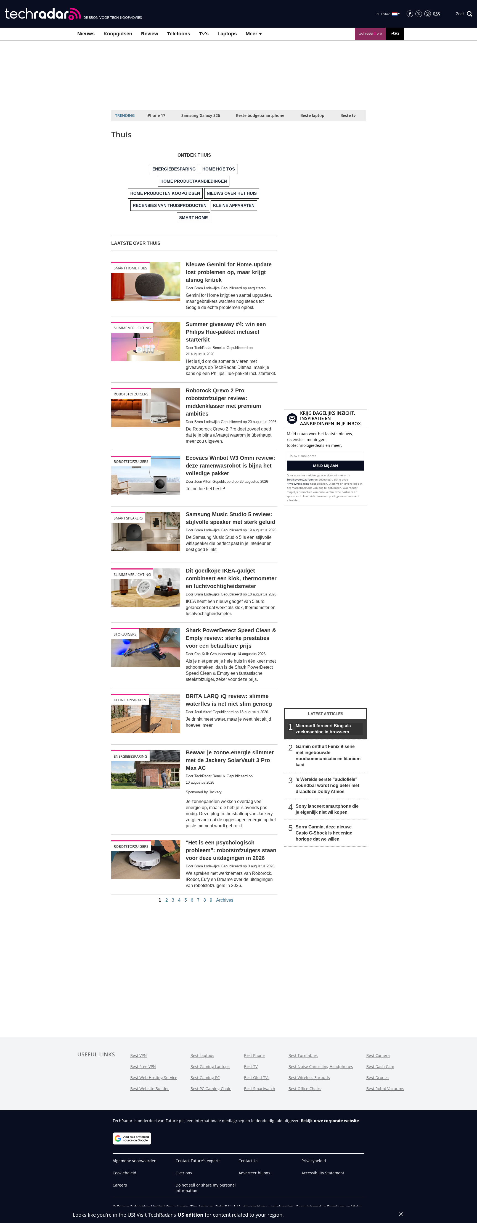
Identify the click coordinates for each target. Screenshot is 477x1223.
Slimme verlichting (132, 327)
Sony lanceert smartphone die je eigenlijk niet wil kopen (327, 809)
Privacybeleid (313, 1160)
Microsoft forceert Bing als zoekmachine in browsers (323, 728)
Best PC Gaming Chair (210, 1088)
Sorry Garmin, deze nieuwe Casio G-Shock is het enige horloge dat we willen (324, 833)
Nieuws (86, 33)
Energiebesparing (130, 756)
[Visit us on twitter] (418, 14)
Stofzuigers (125, 634)
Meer (252, 33)
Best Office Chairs (304, 1088)
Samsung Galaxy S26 (200, 115)
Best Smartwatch (259, 1088)
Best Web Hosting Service (153, 1077)
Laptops (227, 33)
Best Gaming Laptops (210, 1066)
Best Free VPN (143, 1066)
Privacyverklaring (298, 483)
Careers (120, 1185)
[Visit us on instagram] (427, 14)
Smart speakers (128, 518)
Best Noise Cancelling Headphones (320, 1066)
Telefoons (178, 33)
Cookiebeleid (124, 1172)
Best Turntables (303, 1055)
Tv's (204, 33)
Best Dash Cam (380, 1066)
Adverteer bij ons (254, 1172)
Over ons (184, 1172)
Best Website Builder (149, 1088)
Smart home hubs (130, 268)
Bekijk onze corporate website (330, 1120)
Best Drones (377, 1077)
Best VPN (138, 1055)
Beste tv (348, 115)
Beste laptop (312, 115)
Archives (224, 900)
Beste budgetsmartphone (260, 115)
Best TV (251, 1066)
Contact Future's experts (198, 1160)
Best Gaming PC (205, 1077)
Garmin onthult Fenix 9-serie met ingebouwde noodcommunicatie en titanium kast (328, 755)
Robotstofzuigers (131, 394)
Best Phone (254, 1055)
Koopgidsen (118, 33)
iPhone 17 (156, 115)
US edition (190, 1214)
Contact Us (248, 1160)
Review (149, 33)
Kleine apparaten (130, 699)
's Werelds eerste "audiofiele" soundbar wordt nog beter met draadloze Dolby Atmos (327, 785)
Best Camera (378, 1055)
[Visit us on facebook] (410, 14)
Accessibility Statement (322, 1172)
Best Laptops (202, 1055)
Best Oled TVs (256, 1077)
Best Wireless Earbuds (309, 1077)
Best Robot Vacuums (385, 1088)
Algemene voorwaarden (135, 1160)
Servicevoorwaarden (300, 479)
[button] (464, 14)
